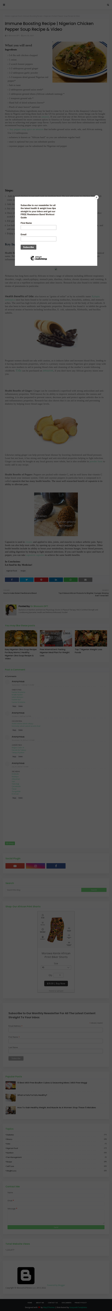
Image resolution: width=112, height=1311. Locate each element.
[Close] (97, 197)
